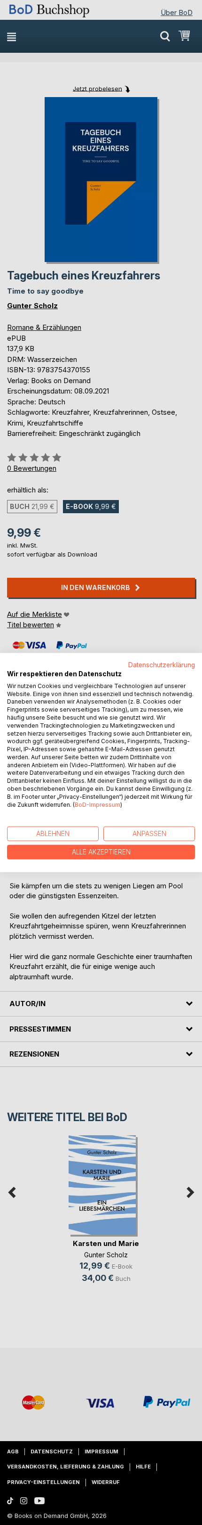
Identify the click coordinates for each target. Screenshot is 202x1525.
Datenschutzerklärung (161, 665)
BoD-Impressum (97, 804)
